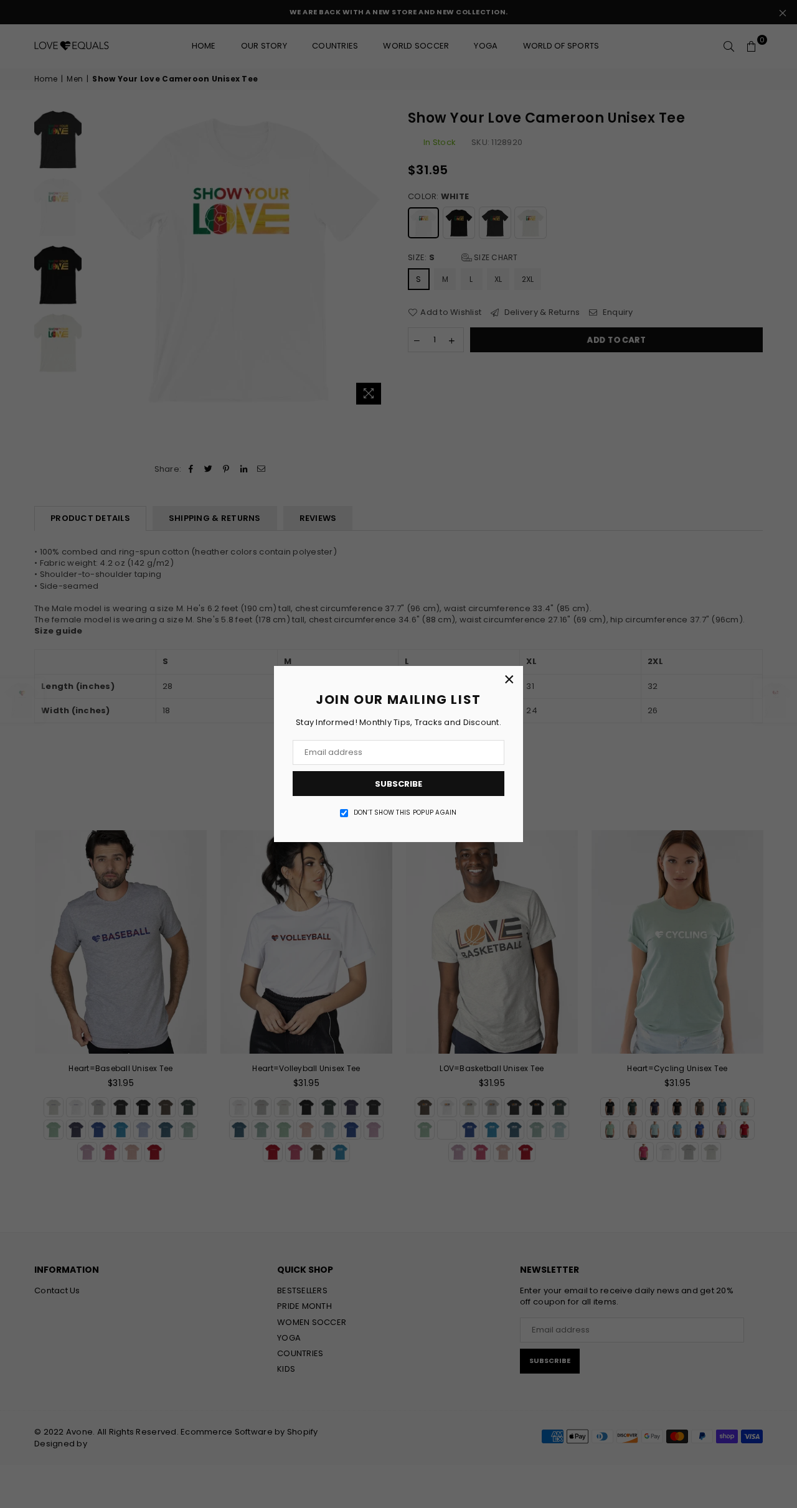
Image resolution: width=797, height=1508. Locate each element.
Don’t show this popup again (405, 812)
